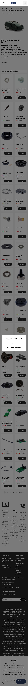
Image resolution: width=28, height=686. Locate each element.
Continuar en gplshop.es (14, 347)
